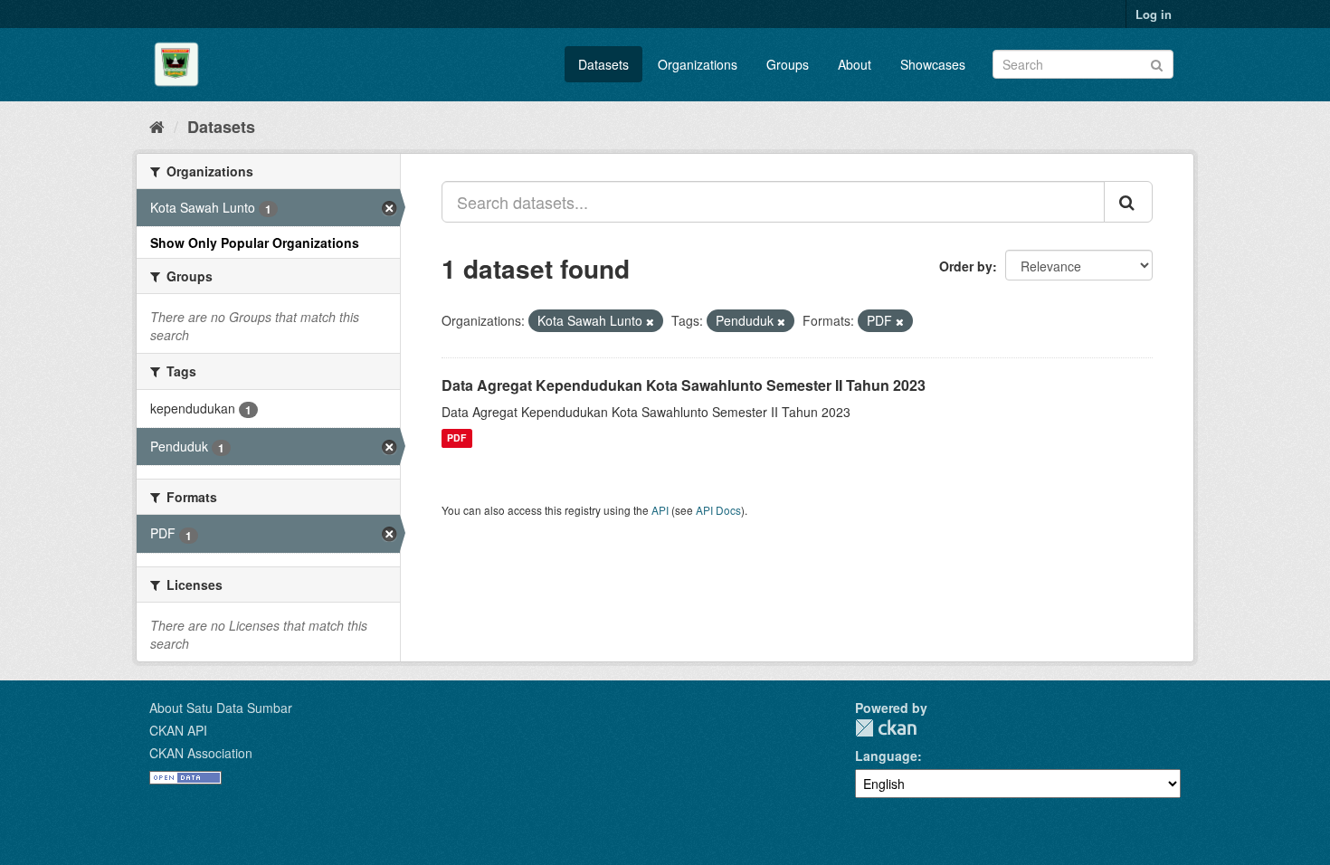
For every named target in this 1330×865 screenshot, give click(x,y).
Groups (787, 64)
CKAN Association (200, 753)
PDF (456, 438)
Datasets (603, 64)
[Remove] (650, 321)
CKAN (886, 727)
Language (886, 755)
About (854, 64)
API (660, 510)
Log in (1153, 14)
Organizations (697, 64)
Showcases (932, 64)
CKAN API (178, 730)
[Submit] (1156, 63)
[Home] (157, 126)
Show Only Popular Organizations (254, 242)
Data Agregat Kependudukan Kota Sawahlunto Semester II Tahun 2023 (684, 385)
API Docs (718, 510)
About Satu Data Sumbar (220, 708)
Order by (966, 266)
